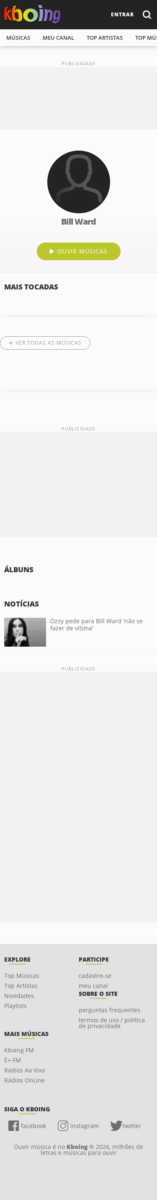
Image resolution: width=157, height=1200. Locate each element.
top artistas (105, 37)
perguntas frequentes (109, 1010)
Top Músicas (21, 976)
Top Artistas (21, 986)
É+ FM (12, 1060)
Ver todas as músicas (48, 342)
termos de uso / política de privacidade (112, 1023)
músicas (18, 37)
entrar (122, 14)
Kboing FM (19, 1050)
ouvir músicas (82, 251)
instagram (84, 1126)
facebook (33, 1126)
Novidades (19, 996)
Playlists (15, 1006)
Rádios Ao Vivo (24, 1070)
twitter (132, 1126)
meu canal (58, 37)
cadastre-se (95, 976)
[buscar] (146, 14)
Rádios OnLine (24, 1080)
